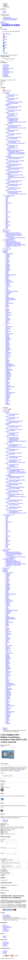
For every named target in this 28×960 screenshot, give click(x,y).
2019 (7, 206)
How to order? (6, 926)
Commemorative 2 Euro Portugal (15, 171)
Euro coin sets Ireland (12, 138)
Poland (7, 361)
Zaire (7, 401)
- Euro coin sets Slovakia (13, 501)
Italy (7, 139)
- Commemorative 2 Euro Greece (15, 452)
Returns (4, 952)
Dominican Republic (10, 298)
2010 (7, 219)
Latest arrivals (6, 66)
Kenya (7, 330)
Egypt (7, 301)
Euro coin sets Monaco (13, 165)
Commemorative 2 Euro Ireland (14, 137)
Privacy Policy (6, 929)
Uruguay (7, 394)
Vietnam (7, 398)
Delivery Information (7, 927)
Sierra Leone (8, 368)
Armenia (7, 261)
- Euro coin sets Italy (12, 461)
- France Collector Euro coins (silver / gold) (17, 446)
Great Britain (8, 312)
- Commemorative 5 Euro (13, 438)
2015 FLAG (8, 212)
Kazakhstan (8, 328)
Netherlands (8, 166)
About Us (5, 928)
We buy (4, 925)
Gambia (7, 308)
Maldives (8, 343)
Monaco (7, 163)
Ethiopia (7, 306)
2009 (7, 220)
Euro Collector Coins (12, 116)
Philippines (8, 360)
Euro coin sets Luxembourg (14, 158)
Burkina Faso (8, 280)
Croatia (7, 105)
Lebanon (7, 334)
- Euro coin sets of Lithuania (14, 470)
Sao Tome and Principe (10, 365)
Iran (6, 324)
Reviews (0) (5, 821)
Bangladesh (8, 268)
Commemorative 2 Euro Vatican (15, 191)
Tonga (7, 384)
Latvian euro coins (9, 236)
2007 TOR (8, 225)
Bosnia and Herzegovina (11, 274)
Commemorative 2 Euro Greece (14, 133)
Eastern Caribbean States (11, 299)
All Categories (6, 64)
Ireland (7, 136)
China (7, 288)
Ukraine (7, 391)
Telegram (5, 42)
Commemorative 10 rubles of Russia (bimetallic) (16, 244)
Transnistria (8, 385)
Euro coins (5, 67)
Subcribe (2, 875)
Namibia (7, 350)
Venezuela (8, 397)
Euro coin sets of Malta (13, 161)
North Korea (8, 356)
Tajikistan (8, 381)
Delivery (5, 5)
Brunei (7, 278)
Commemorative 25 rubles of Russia (13, 245)
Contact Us (5, 950)
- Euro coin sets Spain (12, 508)
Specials (5, 937)
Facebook (5, 44)
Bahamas (8, 266)
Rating (2, 840)
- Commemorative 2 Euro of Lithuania (16, 469)
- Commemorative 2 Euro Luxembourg (16, 476)
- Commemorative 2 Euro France (15, 444)
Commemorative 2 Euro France (14, 125)
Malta (7, 159)
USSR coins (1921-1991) (11, 241)
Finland (7, 117)
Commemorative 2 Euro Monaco (15, 164)
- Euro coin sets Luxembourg (14, 477)
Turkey (7, 387)
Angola (7, 259)
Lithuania (8, 149)
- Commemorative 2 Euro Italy (14, 459)
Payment (5, 3)
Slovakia (7, 179)
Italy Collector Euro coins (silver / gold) (16, 143)
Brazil (7, 277)
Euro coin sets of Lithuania (13, 151)
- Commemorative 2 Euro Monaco (15, 483)
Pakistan (7, 358)
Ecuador (7, 300)
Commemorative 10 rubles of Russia (13, 243)
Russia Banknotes (9, 364)
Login (4, 12)
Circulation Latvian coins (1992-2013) (13, 235)
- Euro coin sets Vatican (13, 511)
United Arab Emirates (10, 392)
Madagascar (8, 339)
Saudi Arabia (8, 366)
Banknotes (5, 252)
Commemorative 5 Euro (13, 119)
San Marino (8, 173)
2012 (7, 215)
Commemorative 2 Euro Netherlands (15, 167)
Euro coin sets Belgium (13, 103)
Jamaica (7, 327)
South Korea (8, 374)
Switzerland (8, 379)
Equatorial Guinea (9, 303)
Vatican (7, 190)
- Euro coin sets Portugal (13, 491)
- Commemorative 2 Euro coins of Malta (16, 479)
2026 (8, 196)
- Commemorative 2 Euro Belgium (15, 421)
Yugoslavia (8, 400)
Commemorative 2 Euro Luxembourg (16, 157)
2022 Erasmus (9, 202)
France (7, 124)
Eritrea (7, 304)
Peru (7, 359)
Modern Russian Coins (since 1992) (13, 242)
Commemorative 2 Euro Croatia (14, 106)
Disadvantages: (4, 858)
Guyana (7, 315)
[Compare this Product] (2, 780)
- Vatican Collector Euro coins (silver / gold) (17, 512)
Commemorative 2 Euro (8, 68)
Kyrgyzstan (8, 331)
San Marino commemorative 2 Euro (15, 174)
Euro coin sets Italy (12, 141)
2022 (7, 201)
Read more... (17, 770)
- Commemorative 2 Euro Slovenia (15, 503)
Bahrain (7, 267)
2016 (7, 209)
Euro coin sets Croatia (12, 107)
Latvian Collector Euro (13, 147)
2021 (7, 203)
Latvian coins (6, 70)
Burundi (7, 283)
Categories (6, 407)
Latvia (7, 144)
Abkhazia (8, 254)
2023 (7, 200)
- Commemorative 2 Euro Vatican (15, 510)
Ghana (7, 311)
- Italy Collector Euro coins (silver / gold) (16, 462)
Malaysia (7, 341)
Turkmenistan (8, 388)
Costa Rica (8, 293)
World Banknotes (6, 76)
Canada (7, 285)
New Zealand (8, 352)
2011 (7, 218)
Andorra (7, 93)
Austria (7, 97)
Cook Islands (8, 292)
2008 (7, 222)
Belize (7, 272)
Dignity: (2, 853)
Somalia (7, 371)
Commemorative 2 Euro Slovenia (15, 184)
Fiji (6, 307)
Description (5, 819)
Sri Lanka (8, 377)
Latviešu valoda (14, 18)
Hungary (7, 320)
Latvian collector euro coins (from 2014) (16, 237)
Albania (7, 257)
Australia (7, 264)
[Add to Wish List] (1, 780)
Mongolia (8, 347)
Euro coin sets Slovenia (13, 185)
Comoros (8, 290)
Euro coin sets (11, 96)
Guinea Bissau (9, 314)
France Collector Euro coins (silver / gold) (17, 127)
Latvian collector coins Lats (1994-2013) (14, 234)
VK (4, 50)
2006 (7, 226)
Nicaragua (8, 353)
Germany (8, 128)
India (7, 321)
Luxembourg (8, 156)
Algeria (7, 258)
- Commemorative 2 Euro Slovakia (15, 499)
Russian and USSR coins (8, 71)
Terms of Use (6, 930)
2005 (7, 227)
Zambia (7, 403)
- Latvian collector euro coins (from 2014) (17, 556)
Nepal (7, 351)
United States (8, 393)
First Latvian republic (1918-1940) (13, 232)
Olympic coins (6, 73)
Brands (4, 936)
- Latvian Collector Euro (13, 467)
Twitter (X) (5, 53)
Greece (7, 132)
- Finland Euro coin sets (13, 439)
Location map (6, 6)
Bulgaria (8, 104)
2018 (7, 207)
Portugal (7, 170)
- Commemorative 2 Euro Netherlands (16, 487)
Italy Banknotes (9, 326)
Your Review (3, 847)
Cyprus (7, 108)
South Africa (8, 373)
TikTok (4, 47)
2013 (7, 214)
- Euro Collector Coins (13, 435)
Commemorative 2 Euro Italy (14, 140)
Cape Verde (8, 286)
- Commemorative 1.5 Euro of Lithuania (16, 471)
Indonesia (8, 323)
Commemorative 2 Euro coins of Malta (16, 160)
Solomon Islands (9, 370)
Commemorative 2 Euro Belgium (15, 101)
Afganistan (8, 255)
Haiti (7, 317)
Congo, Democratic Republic (12, 291)
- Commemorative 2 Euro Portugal (15, 490)
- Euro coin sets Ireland (13, 457)
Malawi (7, 340)
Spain (7, 186)
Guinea (7, 313)
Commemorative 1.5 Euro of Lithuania (16, 152)
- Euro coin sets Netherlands (14, 488)
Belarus (7, 271)
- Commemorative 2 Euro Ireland (15, 456)
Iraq (6, 325)
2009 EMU (8, 221)
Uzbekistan (8, 396)
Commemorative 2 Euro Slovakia (15, 180)
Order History (6, 943)
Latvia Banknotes (9, 333)
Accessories (5, 75)
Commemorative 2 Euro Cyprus (14, 110)
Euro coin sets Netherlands (13, 169)
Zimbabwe (8, 404)
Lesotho (7, 336)
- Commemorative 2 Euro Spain (14, 507)
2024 (7, 199)
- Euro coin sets (11, 415)
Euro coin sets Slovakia (13, 181)
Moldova (7, 346)
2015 (7, 210)
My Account (5, 942)
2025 (7, 198)
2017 (7, 208)
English (9, 17)
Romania (7, 363)
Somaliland (8, 372)
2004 (7, 228)
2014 (7, 213)
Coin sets (8, 246)
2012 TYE (8, 216)
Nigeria (7, 354)
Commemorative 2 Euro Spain (14, 187)
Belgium (7, 100)
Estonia (7, 112)
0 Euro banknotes (9, 253)
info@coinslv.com (7, 33)
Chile (7, 287)
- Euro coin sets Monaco (13, 484)
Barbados (8, 270)
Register (5, 11)
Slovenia (7, 183)
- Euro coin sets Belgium (13, 422)
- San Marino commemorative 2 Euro (16, 494)
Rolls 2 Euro (5, 69)
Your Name (3, 839)
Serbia (7, 367)
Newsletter (5, 945)
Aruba (7, 263)
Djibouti (7, 297)
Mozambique (8, 348)
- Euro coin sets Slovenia (13, 504)
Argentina (8, 260)
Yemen (7, 399)
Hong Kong (8, 319)
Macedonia (8, 338)
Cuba (7, 295)
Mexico (7, 345)
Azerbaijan (8, 265)
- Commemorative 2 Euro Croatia (15, 425)
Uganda (7, 390)
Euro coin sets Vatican (12, 192)
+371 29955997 (4, 29)
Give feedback (4, 869)
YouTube (5, 39)
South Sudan (8, 376)
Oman (7, 357)
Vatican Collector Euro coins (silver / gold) (17, 193)
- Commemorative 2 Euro (13, 414)
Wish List (5, 944)
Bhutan (7, 273)
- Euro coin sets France (13, 445)
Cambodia (8, 284)
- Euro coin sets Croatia (13, 426)
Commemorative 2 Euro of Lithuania (16, 150)
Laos (7, 332)
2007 (7, 223)
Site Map (5, 953)
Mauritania (8, 344)
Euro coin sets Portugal (13, 172)
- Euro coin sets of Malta (13, 481)
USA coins (5, 74)
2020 (7, 205)
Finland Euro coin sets (13, 120)
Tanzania (7, 383)
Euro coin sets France (12, 126)
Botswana (8, 275)
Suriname (8, 378)
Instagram (5, 36)
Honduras (8, 318)
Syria (7, 380)
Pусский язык (13, 19)
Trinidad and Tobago (10, 386)
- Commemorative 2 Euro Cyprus (15, 429)
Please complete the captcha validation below (11, 862)
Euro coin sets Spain (12, 189)
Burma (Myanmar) (9, 281)
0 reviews (2, 746)
